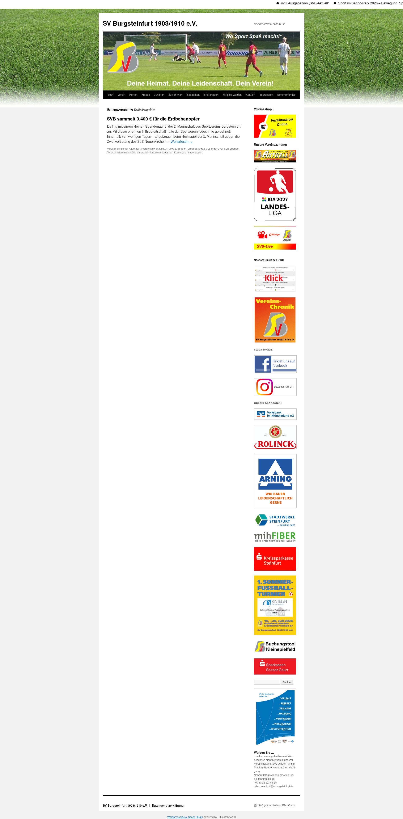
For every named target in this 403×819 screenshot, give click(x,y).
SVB (220, 148)
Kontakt (250, 95)
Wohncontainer (163, 152)
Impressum (266, 95)
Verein (121, 95)
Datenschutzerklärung (168, 805)
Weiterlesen (182, 141)
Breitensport (211, 95)
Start (110, 95)
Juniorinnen (175, 95)
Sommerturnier (286, 95)
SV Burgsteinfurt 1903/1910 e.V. (150, 22)
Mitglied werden (232, 95)
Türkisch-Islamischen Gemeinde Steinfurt (130, 152)
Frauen (145, 95)
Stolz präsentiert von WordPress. (276, 805)
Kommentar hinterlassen (188, 152)
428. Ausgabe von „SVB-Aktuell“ (286, 3)
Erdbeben (180, 148)
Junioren (159, 95)
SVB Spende (231, 148)
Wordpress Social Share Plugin (185, 817)
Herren (133, 95)
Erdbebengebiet (197, 148)
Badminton (193, 95)
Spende (211, 148)
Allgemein (134, 148)
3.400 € (169, 148)
